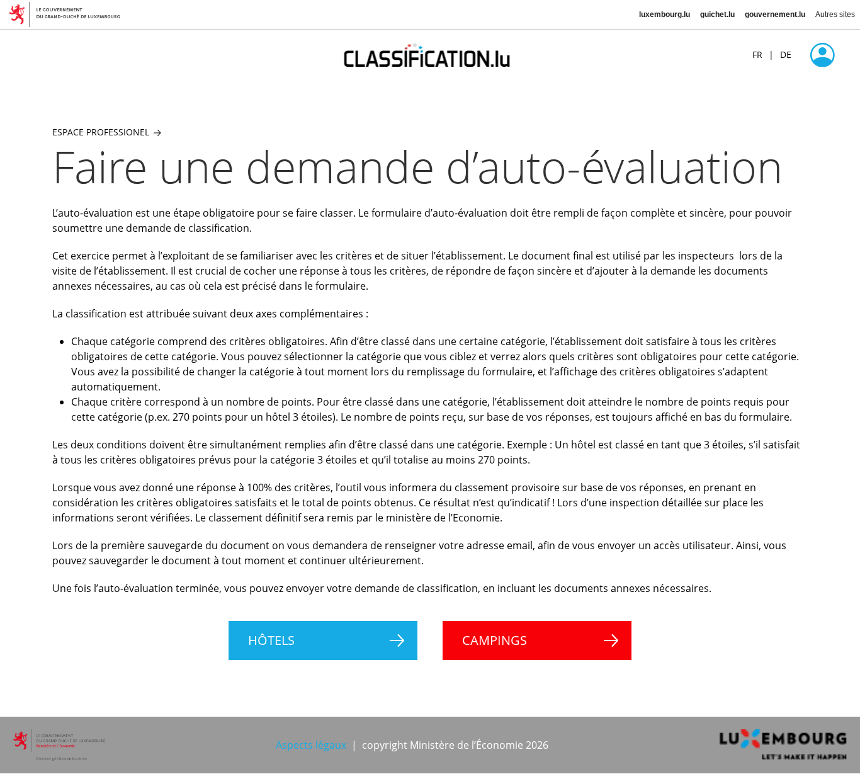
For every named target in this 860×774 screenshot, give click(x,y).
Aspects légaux (311, 745)
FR (757, 54)
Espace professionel (100, 132)
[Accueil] (430, 55)
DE (785, 54)
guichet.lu (717, 14)
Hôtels (271, 640)
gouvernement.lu (775, 14)
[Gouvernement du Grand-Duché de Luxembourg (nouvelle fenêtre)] (69, 14)
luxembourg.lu (664, 14)
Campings (494, 640)
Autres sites (835, 14)
